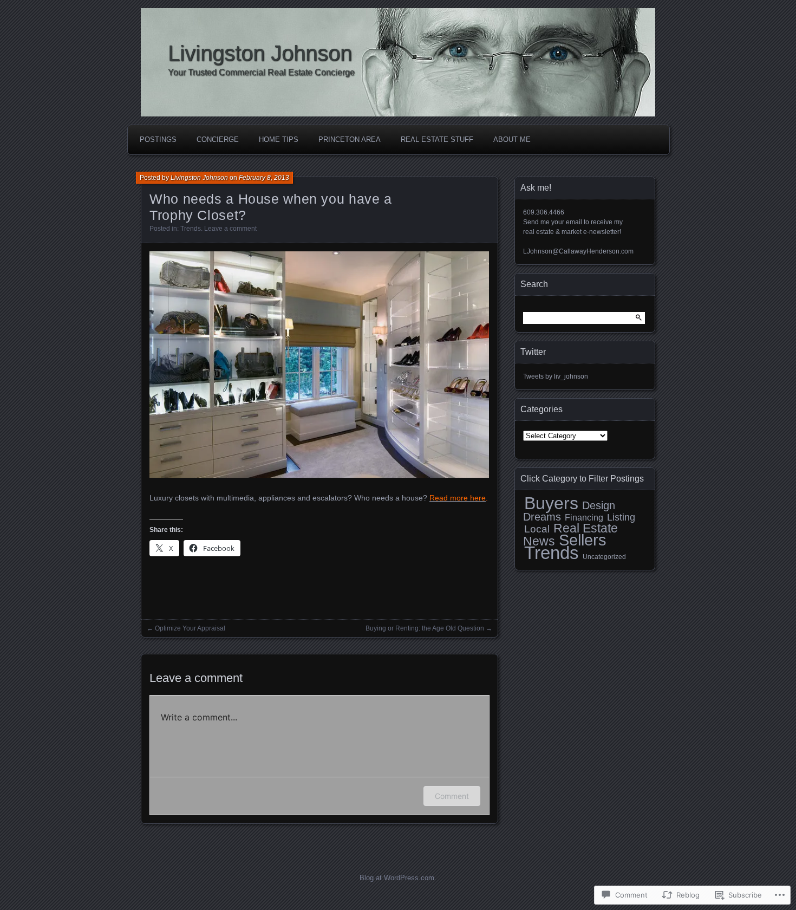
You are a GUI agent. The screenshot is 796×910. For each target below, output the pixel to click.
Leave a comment (230, 228)
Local (537, 529)
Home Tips (278, 139)
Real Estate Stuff (437, 139)
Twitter (533, 351)
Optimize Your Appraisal (190, 628)
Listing (621, 517)
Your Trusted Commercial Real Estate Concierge (261, 72)
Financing (584, 517)
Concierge (218, 139)
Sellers (582, 540)
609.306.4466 (543, 212)
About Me (512, 139)
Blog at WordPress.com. (398, 878)
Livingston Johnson (260, 53)
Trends (190, 228)
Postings (158, 139)
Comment (452, 796)
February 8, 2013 (264, 177)
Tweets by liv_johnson (555, 376)
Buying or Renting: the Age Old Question (425, 628)
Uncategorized (604, 557)
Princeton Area (349, 139)
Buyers (551, 503)
